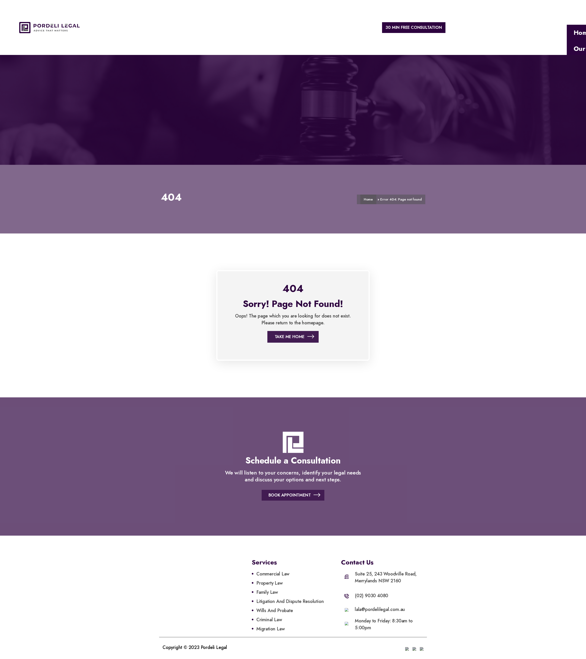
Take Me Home (290, 337)
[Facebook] (414, 647)
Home (368, 199)
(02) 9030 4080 (371, 595)
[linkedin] (407, 647)
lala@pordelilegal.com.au (380, 609)
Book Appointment (290, 495)
